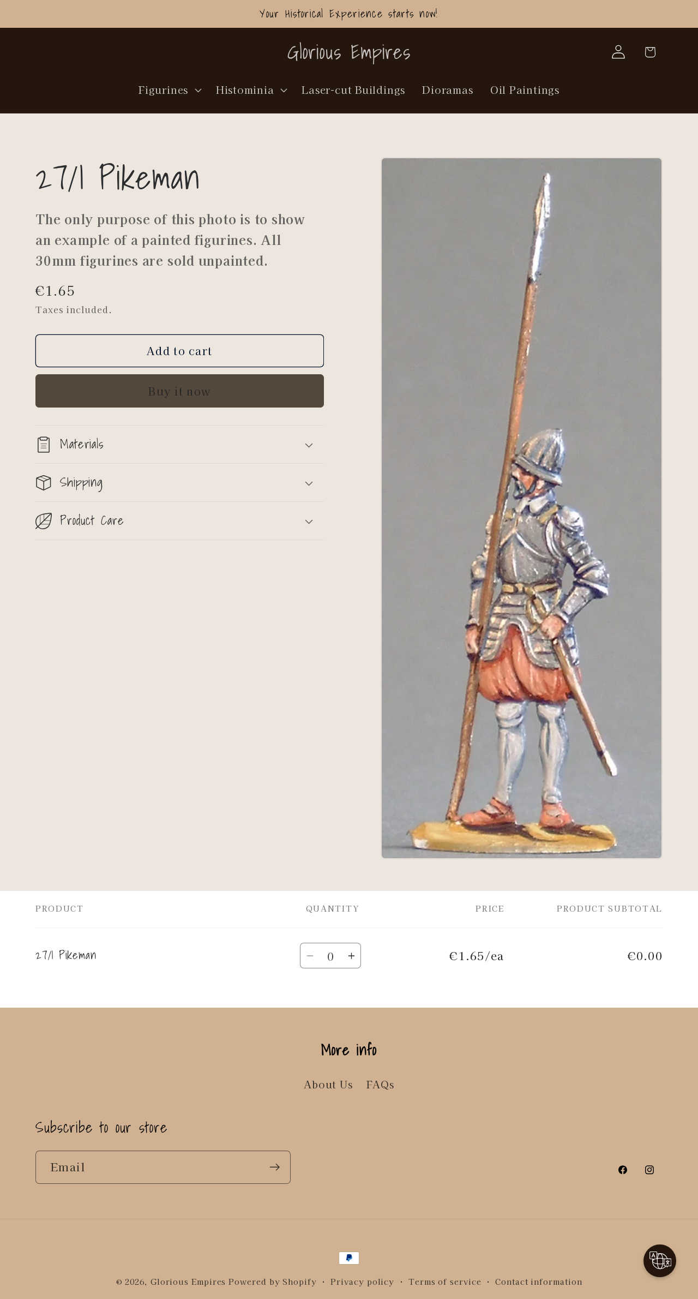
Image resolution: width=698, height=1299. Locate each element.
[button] (169, 89)
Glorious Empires (188, 1281)
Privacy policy (362, 1281)
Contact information (538, 1281)
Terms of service (445, 1281)
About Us (328, 1084)
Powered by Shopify (272, 1281)
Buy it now (179, 391)
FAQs (380, 1084)
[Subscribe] (274, 1167)
